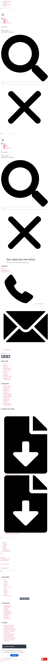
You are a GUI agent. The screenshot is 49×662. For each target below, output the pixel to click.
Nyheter (5, 365)
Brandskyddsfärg (7, 386)
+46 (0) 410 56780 (5, 564)
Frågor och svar (7, 369)
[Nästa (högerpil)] (3, 661)
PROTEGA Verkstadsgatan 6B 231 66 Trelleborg (5, 270)
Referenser (6, 366)
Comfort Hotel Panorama (10, 629)
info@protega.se (4, 568)
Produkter (5, 544)
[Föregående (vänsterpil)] (1, 661)
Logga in (5, 2)
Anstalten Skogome (8, 626)
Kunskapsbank (6, 549)
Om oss (5, 364)
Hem (5, 579)
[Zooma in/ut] (1, 659)
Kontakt (4, 547)
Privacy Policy (7, 371)
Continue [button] (14, 655)
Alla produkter (7, 611)
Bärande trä (6, 389)
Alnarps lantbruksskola (9, 625)
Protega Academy (7, 1)
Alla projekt (6, 632)
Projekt (4, 545)
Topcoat (5, 392)
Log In (5, 585)
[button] (24, 58)
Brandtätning (6, 390)
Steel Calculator (7, 393)
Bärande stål (6, 387)
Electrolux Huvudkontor (9, 631)
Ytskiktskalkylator (8, 395)
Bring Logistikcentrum (9, 628)
